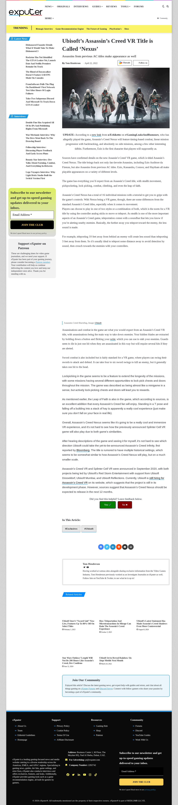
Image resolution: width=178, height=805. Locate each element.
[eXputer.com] (25, 12)
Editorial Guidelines (26, 735)
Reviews (111, 6)
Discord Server (106, 688)
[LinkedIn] (113, 547)
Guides (96, 6)
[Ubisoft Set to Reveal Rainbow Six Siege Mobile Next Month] (115, 645)
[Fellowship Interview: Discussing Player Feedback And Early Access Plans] (16, 151)
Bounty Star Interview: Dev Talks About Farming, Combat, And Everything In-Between (40, 162)
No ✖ (125, 505)
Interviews (81, 6)
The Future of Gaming (96, 29)
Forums (139, 6)
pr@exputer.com (92, 760)
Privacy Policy (63, 726)
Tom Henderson (71, 63)
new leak (96, 134)
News (48, 6)
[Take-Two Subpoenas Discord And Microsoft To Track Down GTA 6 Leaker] (16, 102)
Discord (138, 730)
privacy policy (41, 233)
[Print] (131, 547)
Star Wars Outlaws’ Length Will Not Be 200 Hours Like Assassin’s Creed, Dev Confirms (78, 660)
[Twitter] (107, 547)
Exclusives (71, 529)
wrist (112, 339)
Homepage (22, 740)
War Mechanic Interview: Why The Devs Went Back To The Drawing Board (40, 138)
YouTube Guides (142, 735)
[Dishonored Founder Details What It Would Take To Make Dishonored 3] (16, 48)
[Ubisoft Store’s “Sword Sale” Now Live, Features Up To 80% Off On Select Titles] (78, 609)
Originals (63, 6)
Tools (124, 6)
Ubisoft (98, 323)
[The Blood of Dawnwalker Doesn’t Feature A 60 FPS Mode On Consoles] (16, 75)
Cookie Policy (63, 730)
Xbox (126, 29)
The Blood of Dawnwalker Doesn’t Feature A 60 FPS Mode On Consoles (38, 75)
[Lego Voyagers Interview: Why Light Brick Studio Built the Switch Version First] (16, 176)
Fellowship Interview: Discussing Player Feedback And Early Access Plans (39, 150)
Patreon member (43, 262)
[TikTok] (96, 774)
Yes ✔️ (107, 505)
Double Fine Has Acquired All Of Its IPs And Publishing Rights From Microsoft (40, 125)
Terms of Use (63, 735)
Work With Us (141, 740)
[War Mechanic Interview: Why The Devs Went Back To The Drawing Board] (16, 138)
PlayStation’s (115, 29)
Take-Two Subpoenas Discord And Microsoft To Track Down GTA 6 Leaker (40, 101)
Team (20, 730)
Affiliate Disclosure (65, 740)
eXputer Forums (88, 688)
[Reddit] (119, 547)
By (63, 63)
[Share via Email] (125, 547)
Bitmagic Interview (44, 29)
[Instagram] (90, 774)
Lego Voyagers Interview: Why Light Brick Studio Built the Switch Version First (40, 175)
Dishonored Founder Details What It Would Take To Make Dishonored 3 (40, 48)
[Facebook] (101, 547)
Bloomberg (83, 450)
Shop (98, 730)
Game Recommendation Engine (70, 29)
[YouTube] (84, 774)
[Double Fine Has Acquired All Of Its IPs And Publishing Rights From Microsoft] (16, 126)
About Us (22, 726)
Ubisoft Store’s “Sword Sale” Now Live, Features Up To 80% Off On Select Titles (78, 623)
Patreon (99, 735)
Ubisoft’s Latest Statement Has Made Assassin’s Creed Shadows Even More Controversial (152, 623)
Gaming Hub (102, 726)
